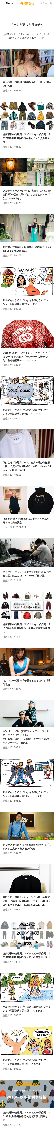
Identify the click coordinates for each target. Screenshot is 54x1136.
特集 (5, 146)
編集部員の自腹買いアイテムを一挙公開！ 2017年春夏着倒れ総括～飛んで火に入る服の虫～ (26, 138)
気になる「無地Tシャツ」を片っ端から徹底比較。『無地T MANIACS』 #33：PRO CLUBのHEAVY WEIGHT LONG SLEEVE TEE (26, 901)
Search (47, 3)
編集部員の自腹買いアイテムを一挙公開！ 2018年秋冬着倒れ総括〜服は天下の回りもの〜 (26, 1116)
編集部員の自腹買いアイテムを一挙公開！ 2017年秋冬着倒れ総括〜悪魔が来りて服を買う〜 (26, 628)
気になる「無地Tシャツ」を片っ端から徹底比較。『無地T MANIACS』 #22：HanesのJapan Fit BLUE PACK (27, 466)
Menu (9, 3)
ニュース (7, 527)
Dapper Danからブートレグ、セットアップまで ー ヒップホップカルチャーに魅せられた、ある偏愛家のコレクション (26, 356)
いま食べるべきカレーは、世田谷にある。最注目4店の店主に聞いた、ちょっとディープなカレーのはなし (27, 194)
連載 (5, 90)
